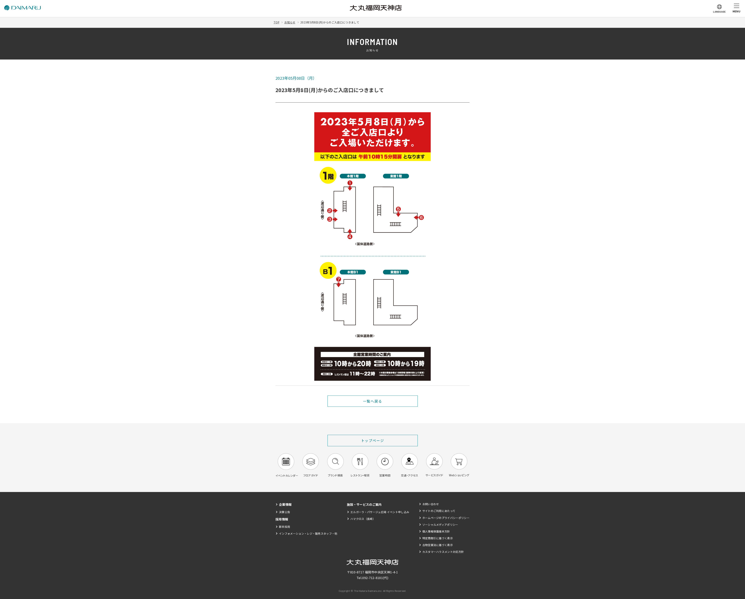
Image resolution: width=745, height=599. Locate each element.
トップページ (372, 440)
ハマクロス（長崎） (362, 519)
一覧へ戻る (372, 401)
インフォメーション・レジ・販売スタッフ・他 (308, 533)
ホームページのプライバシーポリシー (446, 518)
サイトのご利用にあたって (439, 511)
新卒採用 (284, 527)
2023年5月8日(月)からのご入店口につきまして (329, 22)
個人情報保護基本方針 (436, 531)
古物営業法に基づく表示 (437, 545)
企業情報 (285, 504)
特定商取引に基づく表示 (437, 538)
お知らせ (289, 22)
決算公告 (284, 512)
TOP (276, 22)
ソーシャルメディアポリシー (440, 524)
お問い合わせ (430, 504)
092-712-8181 (372, 577)
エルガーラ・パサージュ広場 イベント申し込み (379, 512)
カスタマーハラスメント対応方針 (443, 552)
